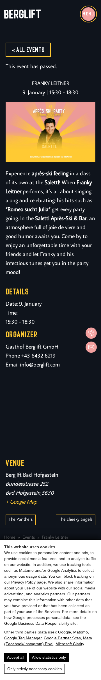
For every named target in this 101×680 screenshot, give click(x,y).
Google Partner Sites (62, 638)
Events (28, 537)
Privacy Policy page (28, 582)
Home (9, 537)
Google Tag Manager (23, 638)
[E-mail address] (91, 347)
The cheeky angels (75, 519)
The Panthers (21, 519)
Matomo (80, 632)
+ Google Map (21, 501)
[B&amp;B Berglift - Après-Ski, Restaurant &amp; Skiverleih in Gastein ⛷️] (22, 14)
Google (64, 632)
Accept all (15, 657)
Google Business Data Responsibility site (40, 623)
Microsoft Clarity (70, 644)
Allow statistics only (49, 657)
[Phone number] (91, 333)
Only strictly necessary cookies (34, 669)
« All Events (28, 49)
